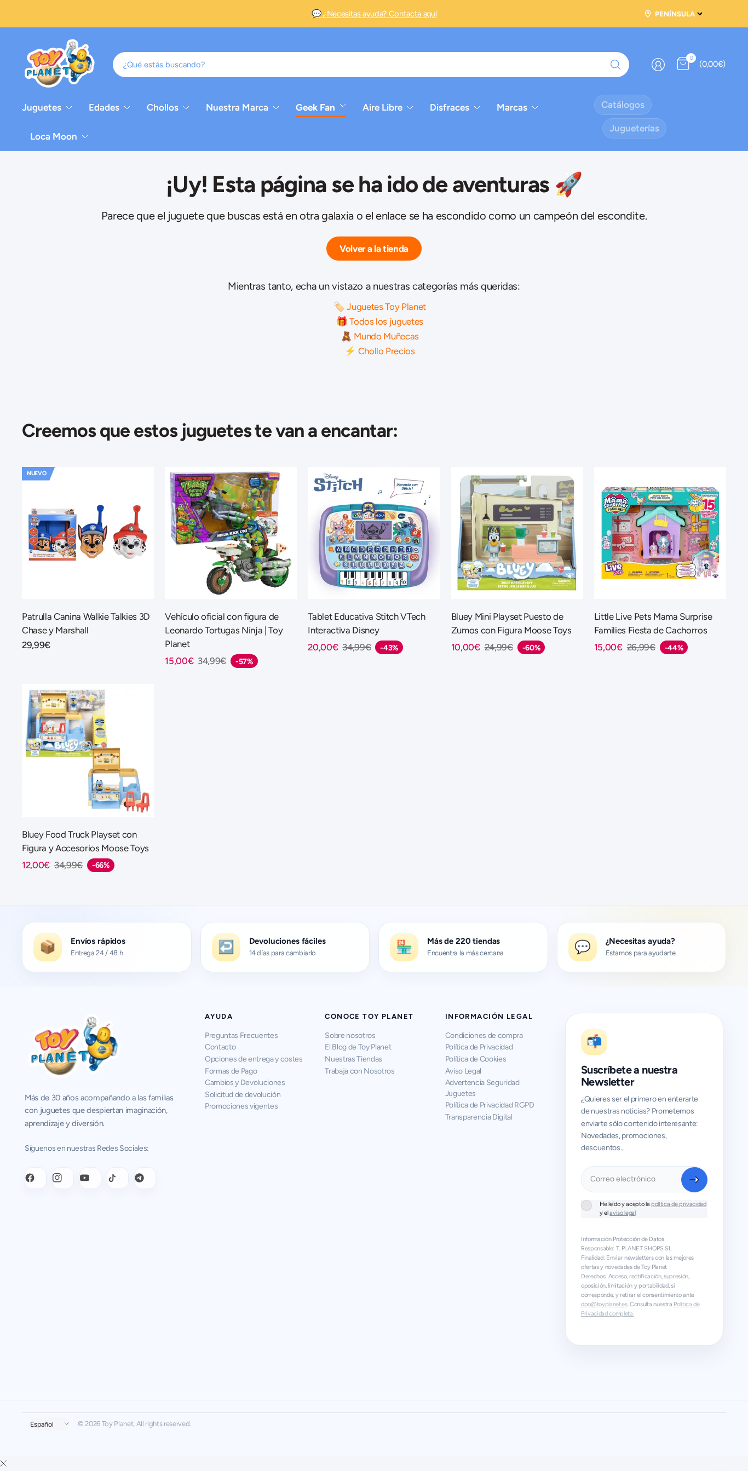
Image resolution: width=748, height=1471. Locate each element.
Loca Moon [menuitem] (53, 136)
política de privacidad (678, 1204)
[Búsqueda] (615, 64)
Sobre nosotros (350, 1035)
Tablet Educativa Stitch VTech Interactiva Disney (366, 623)
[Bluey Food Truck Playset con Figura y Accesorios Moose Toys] (88, 750)
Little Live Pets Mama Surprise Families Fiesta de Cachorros (653, 623)
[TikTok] (118, 1178)
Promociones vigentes (241, 1106)
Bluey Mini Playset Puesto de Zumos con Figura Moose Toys (511, 623)
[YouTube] (90, 1178)
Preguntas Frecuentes (241, 1035)
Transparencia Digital (479, 1117)
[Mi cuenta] (658, 64)
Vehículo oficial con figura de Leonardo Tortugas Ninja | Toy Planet (224, 630)
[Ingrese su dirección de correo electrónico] (694, 1179)
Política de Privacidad (479, 1047)
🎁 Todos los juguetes (379, 321)
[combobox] (371, 64)
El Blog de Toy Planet (358, 1047)
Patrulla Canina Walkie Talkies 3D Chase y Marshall (86, 623)
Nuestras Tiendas (353, 1059)
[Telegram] (145, 1178)
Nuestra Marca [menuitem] (237, 107)
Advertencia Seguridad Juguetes (482, 1088)
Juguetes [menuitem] (41, 107)
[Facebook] (36, 1178)
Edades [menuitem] (104, 107)
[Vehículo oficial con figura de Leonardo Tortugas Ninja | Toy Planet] (231, 533)
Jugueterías (634, 128)
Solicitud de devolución (242, 1094)
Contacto (220, 1047)
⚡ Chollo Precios (379, 350)
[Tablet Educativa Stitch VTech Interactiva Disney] (374, 533)
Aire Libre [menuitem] (382, 107)
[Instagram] (63, 1178)
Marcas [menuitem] (512, 107)
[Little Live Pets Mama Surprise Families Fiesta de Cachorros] (660, 533)
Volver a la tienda (374, 248)
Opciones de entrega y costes (254, 1059)
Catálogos (623, 104)
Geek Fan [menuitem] (315, 107)
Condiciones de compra (484, 1035)
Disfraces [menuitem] (449, 107)
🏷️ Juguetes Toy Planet (379, 306)
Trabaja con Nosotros (359, 1071)
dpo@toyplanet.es (604, 1304)
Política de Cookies (476, 1059)
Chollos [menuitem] (163, 107)
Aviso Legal (463, 1071)
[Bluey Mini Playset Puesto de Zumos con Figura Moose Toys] (517, 533)
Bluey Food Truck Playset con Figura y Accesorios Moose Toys (85, 841)
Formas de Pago (231, 1071)
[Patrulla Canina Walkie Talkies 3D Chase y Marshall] (88, 533)
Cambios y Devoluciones (245, 1082)
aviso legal (622, 1212)
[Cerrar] (3, 1463)
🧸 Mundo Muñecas (380, 336)
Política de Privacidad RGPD (489, 1105)
